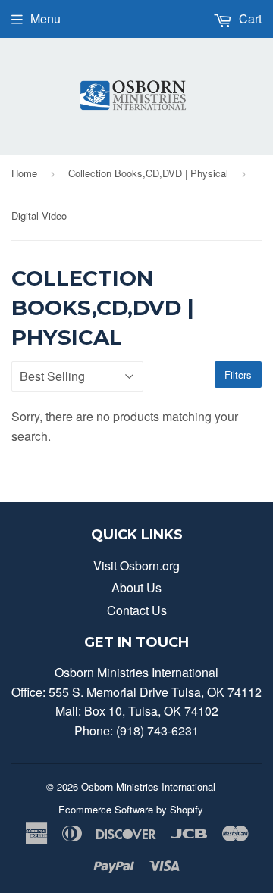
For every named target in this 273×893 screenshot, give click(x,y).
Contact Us (137, 610)
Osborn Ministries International (148, 786)
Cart (249, 18)
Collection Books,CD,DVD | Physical (148, 173)
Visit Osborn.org (136, 565)
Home (24, 173)
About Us (136, 587)
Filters (238, 374)
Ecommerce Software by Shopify (130, 809)
